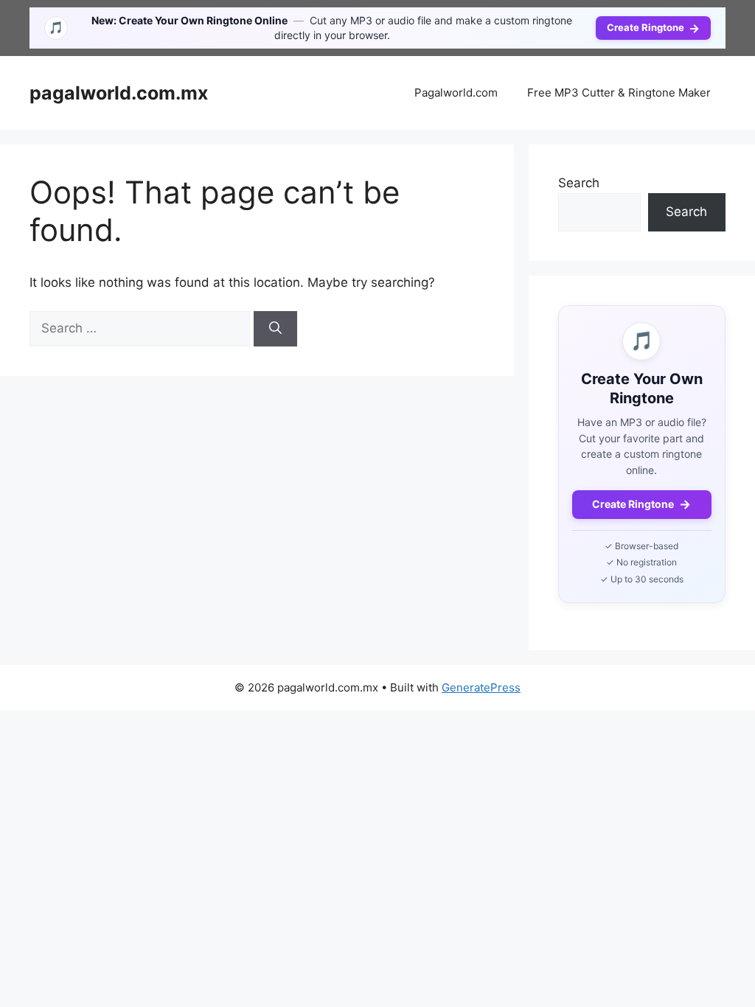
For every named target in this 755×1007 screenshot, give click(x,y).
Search (578, 182)
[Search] (275, 328)
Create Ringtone (653, 28)
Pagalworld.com (456, 93)
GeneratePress (481, 687)
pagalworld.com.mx (118, 93)
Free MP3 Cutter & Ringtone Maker (619, 93)
